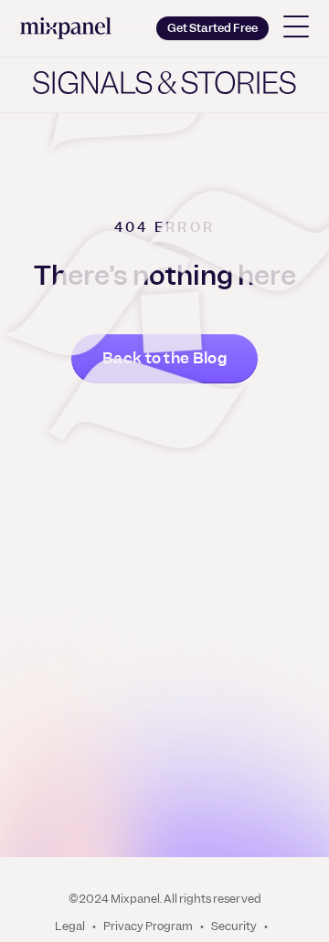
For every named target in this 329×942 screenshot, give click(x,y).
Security (234, 927)
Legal (70, 927)
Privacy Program (148, 927)
